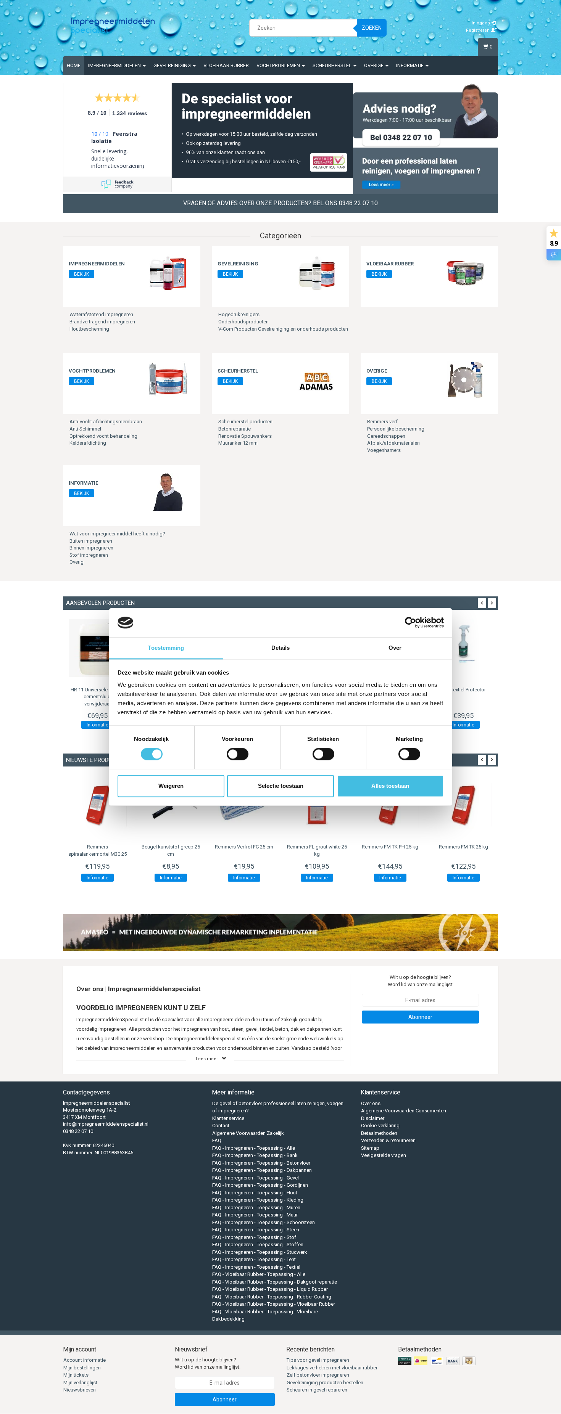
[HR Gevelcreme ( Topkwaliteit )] (98, 648)
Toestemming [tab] (166, 647)
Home (74, 65)
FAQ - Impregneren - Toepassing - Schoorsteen (263, 1222)
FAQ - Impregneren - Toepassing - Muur (255, 1215)
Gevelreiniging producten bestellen (325, 1382)
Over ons (370, 1103)
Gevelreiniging (172, 65)
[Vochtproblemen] (168, 379)
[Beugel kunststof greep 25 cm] (98, 805)
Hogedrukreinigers (239, 314)
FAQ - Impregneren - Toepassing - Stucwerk (259, 1252)
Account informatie (84, 1360)
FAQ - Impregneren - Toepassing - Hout (254, 1192)
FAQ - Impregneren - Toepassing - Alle (253, 1148)
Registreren (478, 30)
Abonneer (420, 1017)
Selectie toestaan (280, 786)
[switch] (237, 754)
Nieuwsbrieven (79, 1390)
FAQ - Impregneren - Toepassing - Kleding (257, 1200)
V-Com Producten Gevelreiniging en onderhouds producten (283, 329)
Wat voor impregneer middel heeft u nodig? (117, 534)
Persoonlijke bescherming (395, 429)
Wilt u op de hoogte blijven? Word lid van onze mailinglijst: (420, 980)
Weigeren (171, 786)
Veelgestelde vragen (383, 1155)
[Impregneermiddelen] (168, 272)
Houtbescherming (89, 329)
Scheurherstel (333, 65)
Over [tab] (395, 647)
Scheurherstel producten (245, 421)
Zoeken (372, 28)
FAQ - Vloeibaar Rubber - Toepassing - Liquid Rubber (270, 1289)
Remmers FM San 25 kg (463, 847)
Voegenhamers (384, 450)
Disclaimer (372, 1118)
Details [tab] (280, 647)
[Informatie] (168, 492)
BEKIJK (81, 274)
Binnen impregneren (91, 548)
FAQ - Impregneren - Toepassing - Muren (256, 1207)
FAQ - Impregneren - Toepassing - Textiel (256, 1267)
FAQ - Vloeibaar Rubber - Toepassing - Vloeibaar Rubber (273, 1304)
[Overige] (466, 379)
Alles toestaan (390, 786)
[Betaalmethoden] (437, 1361)
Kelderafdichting (87, 443)
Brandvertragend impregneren (102, 322)
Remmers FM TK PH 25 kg (317, 847)
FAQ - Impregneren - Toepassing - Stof (254, 1237)
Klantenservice (228, 1118)
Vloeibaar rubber (226, 65)
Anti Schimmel (85, 429)
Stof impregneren (88, 555)
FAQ (216, 1140)
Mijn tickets (76, 1375)
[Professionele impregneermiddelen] (113, 26)
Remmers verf (382, 421)
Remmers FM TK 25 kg (390, 847)
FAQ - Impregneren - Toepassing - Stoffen (257, 1244)
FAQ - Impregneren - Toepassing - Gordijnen (260, 1185)
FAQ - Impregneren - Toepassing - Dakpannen (262, 1170)
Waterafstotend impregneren (101, 314)
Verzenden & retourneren (388, 1140)
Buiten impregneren (90, 541)
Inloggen (481, 23)
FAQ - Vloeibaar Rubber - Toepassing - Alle (258, 1274)
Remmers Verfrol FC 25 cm (171, 847)
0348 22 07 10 (78, 1131)
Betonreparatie (234, 429)
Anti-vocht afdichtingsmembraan (105, 421)
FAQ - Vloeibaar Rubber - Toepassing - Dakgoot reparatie (274, 1282)
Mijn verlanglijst (80, 1382)
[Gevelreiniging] (317, 272)
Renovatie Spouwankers (245, 436)
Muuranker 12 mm (238, 443)
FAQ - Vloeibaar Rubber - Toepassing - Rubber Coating (271, 1297)
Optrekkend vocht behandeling (103, 436)
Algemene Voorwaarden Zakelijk (248, 1133)
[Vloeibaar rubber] (466, 272)
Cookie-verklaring (380, 1125)
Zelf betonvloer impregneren (318, 1375)
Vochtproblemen (278, 65)
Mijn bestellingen (82, 1368)
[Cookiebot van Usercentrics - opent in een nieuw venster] (410, 622)
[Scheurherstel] (317, 379)
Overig (76, 562)
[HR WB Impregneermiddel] (463, 648)
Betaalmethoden (379, 1133)
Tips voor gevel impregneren (318, 1360)
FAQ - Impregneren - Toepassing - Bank (255, 1155)
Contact (220, 1125)
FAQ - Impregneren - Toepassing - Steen (255, 1229)
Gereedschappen (386, 436)
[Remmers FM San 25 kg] (463, 805)
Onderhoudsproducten (243, 322)
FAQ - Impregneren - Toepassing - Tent (254, 1259)
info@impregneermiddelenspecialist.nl (105, 1124)
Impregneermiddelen (115, 65)
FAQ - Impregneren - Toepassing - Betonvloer (261, 1163)
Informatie (410, 65)
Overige (374, 65)
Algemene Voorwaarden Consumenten (403, 1111)
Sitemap (370, 1148)
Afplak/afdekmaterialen (393, 443)
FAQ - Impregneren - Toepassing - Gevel (255, 1178)
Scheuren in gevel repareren (317, 1390)
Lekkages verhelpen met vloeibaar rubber (332, 1368)
